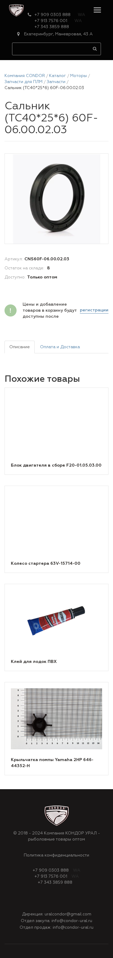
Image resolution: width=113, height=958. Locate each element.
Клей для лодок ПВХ (34, 662)
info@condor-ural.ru (72, 921)
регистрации (94, 310)
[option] (56, 199)
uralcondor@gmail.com (68, 914)
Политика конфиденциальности (56, 855)
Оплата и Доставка (60, 347)
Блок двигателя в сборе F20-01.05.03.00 (56, 465)
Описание (19, 347)
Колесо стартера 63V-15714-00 (45, 563)
